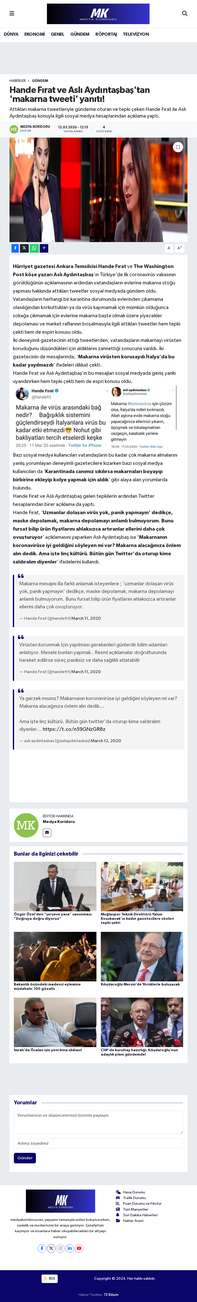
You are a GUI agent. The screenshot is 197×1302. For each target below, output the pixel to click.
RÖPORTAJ (106, 34)
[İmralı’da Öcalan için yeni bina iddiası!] (55, 1022)
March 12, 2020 (106, 741)
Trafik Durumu (134, 1198)
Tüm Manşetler (135, 1209)
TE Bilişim (111, 1295)
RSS (51, 1278)
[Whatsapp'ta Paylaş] (34, 248)
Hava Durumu (134, 1192)
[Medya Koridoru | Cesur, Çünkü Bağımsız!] (98, 14)
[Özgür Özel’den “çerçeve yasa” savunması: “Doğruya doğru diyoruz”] (55, 886)
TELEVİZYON (136, 34)
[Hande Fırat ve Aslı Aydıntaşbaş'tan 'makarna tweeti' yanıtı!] (98, 190)
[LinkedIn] (69, 1248)
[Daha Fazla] (44, 248)
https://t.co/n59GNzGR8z (74, 729)
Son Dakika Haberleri (140, 1215)
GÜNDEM (79, 34)
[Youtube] (79, 1248)
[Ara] (185, 14)
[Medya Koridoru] (26, 825)
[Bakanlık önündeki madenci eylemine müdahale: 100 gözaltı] (55, 956)
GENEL (57, 34)
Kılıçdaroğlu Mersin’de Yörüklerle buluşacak (140, 984)
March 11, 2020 (86, 618)
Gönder (25, 1158)
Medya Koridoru (59, 822)
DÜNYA (11, 34)
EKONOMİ (34, 34)
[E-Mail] (47, 833)
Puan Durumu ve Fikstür (142, 1203)
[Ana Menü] (11, 14)
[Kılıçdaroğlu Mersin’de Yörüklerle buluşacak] (142, 956)
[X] (51, 1248)
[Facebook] (42, 1248)
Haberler (17, 81)
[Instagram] (60, 1248)
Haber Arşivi (133, 1221)
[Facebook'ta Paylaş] (15, 248)
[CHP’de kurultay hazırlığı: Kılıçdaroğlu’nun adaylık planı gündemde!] (142, 1022)
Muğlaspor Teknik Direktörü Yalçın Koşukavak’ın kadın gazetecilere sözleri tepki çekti (137, 919)
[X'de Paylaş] (24, 248)
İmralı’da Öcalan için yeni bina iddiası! (48, 1050)
